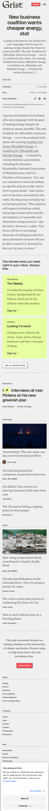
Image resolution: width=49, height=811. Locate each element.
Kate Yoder (11, 462)
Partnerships (8, 731)
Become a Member (10, 757)
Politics (6, 687)
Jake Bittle (7, 499)
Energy (5, 683)
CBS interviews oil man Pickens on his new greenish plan (23, 395)
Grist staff (7, 79)
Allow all (24, 798)
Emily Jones (8, 607)
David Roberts (8, 406)
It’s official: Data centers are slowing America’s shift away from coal (24, 490)
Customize (23, 806)
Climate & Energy (24, 406)
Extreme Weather (10, 697)
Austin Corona (9, 591)
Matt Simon (7, 515)
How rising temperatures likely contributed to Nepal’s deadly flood (22, 561)
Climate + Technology (38, 92)
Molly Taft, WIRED (10, 479)
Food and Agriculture (11, 701)
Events (5, 754)
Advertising (7, 761)
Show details (35, 791)
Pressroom (7, 734)
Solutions (6, 690)
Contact (6, 724)
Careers (6, 727)
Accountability (9, 694)
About (5, 717)
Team (5, 720)
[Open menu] (44, 4)
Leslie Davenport (9, 623)
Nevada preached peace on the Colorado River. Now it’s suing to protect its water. (23, 582)
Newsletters (7, 750)
